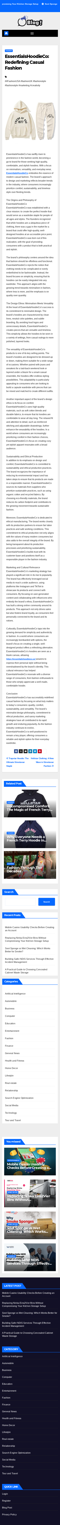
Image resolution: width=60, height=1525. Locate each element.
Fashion (9, 50)
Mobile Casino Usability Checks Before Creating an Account (29, 1167)
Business (10, 1008)
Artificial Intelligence (15, 993)
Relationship (11, 1090)
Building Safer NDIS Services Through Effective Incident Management (29, 1263)
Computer (10, 1016)
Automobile (11, 1001)
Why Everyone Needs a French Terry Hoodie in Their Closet (26, 840)
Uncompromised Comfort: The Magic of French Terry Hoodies (28, 809)
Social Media (11, 1105)
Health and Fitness (14, 1061)
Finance (9, 1046)
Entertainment (12, 1031)
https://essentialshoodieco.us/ (21, 659)
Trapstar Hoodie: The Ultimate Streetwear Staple (17, 762)
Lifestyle (9, 1075)
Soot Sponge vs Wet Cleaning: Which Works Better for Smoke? (26, 1231)
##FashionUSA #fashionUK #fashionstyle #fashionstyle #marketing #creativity (25, 83)
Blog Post (7, 1507)
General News (12, 1053)
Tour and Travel (13, 1120)
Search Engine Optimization (19, 1098)
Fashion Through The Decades (24, 869)
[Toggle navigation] (32, 33)
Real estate (11, 1083)
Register (6, 1501)
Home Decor (11, 1068)
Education (10, 1023)
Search (9, 892)
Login (5, 1494)
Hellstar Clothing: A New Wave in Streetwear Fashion (42, 762)
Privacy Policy (9, 1514)
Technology (11, 1113)
